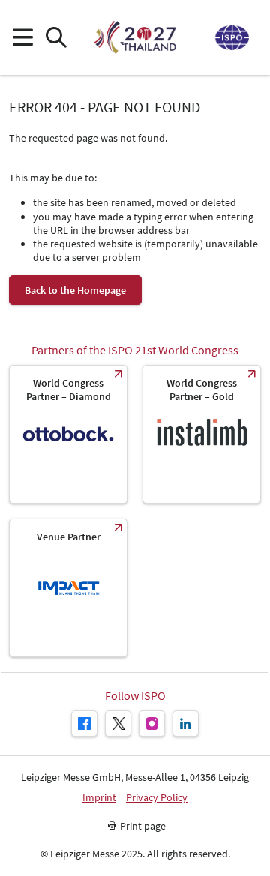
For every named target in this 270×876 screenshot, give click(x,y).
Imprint (99, 797)
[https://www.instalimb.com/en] (201, 434)
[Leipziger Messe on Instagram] (152, 723)
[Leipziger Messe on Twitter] (118, 723)
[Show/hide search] (56, 38)
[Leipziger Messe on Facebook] (84, 723)
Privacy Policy (157, 797)
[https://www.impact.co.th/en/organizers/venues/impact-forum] (68, 587)
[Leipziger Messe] (231, 38)
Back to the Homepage (75, 290)
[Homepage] (134, 37)
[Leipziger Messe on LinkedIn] (185, 723)
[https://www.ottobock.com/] (68, 434)
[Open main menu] (22, 38)
